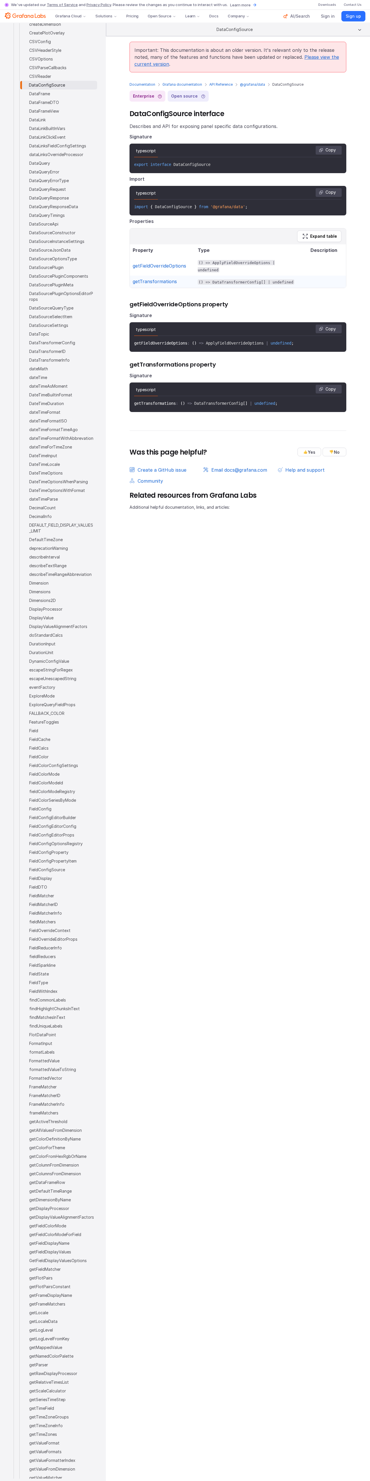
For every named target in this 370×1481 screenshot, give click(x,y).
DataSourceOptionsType (53, 258)
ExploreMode (42, 695)
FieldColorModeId (46, 782)
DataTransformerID (47, 351)
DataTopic (39, 334)
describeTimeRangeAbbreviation (60, 574)
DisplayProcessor (45, 609)
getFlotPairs (41, 1277)
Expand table (323, 236)
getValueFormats (45, 1451)
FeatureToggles (44, 722)
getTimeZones (43, 1434)
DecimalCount (42, 507)
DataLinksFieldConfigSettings (57, 145)
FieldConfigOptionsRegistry (56, 843)
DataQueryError (44, 171)
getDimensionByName (50, 1199)
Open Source (159, 16)
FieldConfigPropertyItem (53, 860)
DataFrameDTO (44, 102)
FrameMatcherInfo (46, 1104)
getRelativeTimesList (49, 1382)
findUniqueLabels (45, 1026)
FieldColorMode (44, 774)
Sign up (353, 16)
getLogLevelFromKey (49, 1338)
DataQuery (39, 163)
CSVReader (40, 76)
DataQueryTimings (47, 215)
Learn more (240, 5)
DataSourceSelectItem (50, 316)
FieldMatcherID (43, 904)
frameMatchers (43, 1112)
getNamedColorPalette (51, 1356)
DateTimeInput (43, 455)
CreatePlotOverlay (47, 32)
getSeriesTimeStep (47, 1399)
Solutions (103, 16)
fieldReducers (42, 956)
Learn (190, 16)
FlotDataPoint (42, 1034)
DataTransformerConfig (52, 342)
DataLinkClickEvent (47, 137)
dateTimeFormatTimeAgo (53, 429)
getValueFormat (44, 1442)
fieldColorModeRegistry (52, 791)
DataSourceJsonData (50, 250)
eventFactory (42, 687)
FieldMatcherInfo (45, 913)
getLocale (38, 1312)
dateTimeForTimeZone (50, 446)
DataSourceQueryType (51, 307)
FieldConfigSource (47, 869)
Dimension (39, 583)
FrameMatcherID (44, 1095)
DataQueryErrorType (49, 180)
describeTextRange (47, 565)
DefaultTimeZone (46, 539)
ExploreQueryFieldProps (52, 704)
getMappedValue (45, 1347)
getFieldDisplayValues (50, 1251)
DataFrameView (44, 111)
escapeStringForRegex (51, 669)
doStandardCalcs (46, 635)
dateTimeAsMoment (48, 386)
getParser (38, 1364)
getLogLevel (41, 1330)
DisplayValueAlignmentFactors (58, 626)
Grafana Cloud (68, 16)
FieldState (39, 973)
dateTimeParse (43, 499)
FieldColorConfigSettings (53, 765)
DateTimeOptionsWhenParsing (58, 481)
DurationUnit (41, 652)
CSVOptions (41, 58)
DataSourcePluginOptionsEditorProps (61, 296)
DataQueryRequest (47, 189)
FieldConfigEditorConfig (52, 826)
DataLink (37, 119)
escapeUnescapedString (52, 678)
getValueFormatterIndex (52, 1460)
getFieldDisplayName (49, 1243)
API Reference (221, 84)
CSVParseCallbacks (47, 67)
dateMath (38, 368)
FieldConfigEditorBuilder (52, 817)
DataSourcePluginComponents (58, 276)
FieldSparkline (42, 965)
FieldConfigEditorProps (51, 834)
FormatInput (40, 1043)
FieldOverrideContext (50, 930)
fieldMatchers (42, 921)
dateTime (38, 377)
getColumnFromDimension (54, 1165)
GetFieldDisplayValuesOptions (58, 1260)
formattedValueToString (52, 1069)
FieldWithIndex (43, 991)
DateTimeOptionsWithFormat (57, 490)
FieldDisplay (40, 878)
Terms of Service (62, 4)
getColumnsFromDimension (55, 1173)
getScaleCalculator (47, 1390)
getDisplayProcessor (49, 1208)
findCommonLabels (47, 999)
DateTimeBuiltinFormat (50, 394)
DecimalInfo (40, 516)
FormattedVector (45, 1078)
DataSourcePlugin (46, 267)
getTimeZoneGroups (49, 1416)
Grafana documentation (182, 84)
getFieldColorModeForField (55, 1234)
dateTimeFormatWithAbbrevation (61, 438)
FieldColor (39, 756)
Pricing (132, 16)
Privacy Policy (98, 4)
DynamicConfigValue (49, 661)
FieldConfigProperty (49, 852)
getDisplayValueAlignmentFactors (61, 1217)
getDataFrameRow (47, 1182)
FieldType (38, 982)
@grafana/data (252, 84)
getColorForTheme (47, 1147)
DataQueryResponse (49, 197)
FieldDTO (38, 887)
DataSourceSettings (48, 325)
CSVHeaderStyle (45, 50)
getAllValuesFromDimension (55, 1130)
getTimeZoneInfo (46, 1425)
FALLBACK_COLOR (46, 713)
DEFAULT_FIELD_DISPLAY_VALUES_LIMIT (61, 528)
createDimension (45, 24)
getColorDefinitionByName (55, 1138)
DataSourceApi (43, 223)
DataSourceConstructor (52, 232)
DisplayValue (41, 617)
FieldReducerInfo (45, 947)
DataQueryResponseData (53, 206)
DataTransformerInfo (49, 360)
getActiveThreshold (48, 1121)
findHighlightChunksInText (54, 1008)
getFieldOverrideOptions (159, 266)
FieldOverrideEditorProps (53, 939)
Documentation (142, 84)
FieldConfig (40, 808)
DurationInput (42, 643)
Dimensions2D (42, 600)
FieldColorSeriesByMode (52, 800)
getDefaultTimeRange (50, 1191)
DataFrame (39, 93)
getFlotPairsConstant (50, 1286)
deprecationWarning (48, 548)
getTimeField (41, 1408)
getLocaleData (43, 1321)
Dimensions (40, 591)
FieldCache (39, 739)
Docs (213, 16)
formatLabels (42, 1052)
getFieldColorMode (47, 1225)
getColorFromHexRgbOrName (57, 1156)
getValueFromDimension (52, 1469)
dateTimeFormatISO (48, 420)
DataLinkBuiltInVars (47, 128)
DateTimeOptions (46, 473)
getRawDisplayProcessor (53, 1373)
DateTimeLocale (44, 464)
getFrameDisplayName (50, 1295)
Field (33, 730)
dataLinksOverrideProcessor (56, 154)
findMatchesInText (47, 1017)
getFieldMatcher (45, 1269)
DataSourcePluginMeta (51, 284)
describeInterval (44, 556)
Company (236, 16)
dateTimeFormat (44, 412)
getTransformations (155, 281)
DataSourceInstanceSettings (56, 241)
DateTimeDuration (46, 403)
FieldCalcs (39, 748)
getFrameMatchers (47, 1303)
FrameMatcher (43, 1086)
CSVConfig (40, 41)
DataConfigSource (47, 85)
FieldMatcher (41, 895)
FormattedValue (44, 1060)
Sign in (328, 16)
